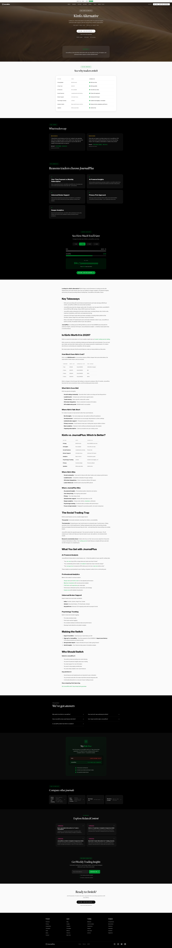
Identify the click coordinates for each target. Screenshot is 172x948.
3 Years (89, 244)
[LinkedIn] (125, 944)
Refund (84, 944)
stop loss (95, 566)
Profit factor (67, 585)
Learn (89, 4)
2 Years (82, 244)
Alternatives (110, 924)
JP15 (91, 1)
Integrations (48, 926)
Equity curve (67, 590)
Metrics (68, 930)
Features (48, 921)
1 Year (75, 244)
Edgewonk (110, 932)
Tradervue (110, 926)
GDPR (88, 944)
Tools (95, 4)
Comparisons (111, 921)
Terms (80, 944)
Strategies (69, 928)
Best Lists (69, 935)
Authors (89, 932)
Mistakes (89, 921)
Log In (149, 4)
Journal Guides (90, 924)
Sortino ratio (75, 580)
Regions (89, 928)
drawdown (87, 501)
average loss (70, 566)
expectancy (75, 585)
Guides (68, 924)
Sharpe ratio (67, 580)
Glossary (68, 926)
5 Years (96, 244)
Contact (47, 935)
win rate (69, 561)
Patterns (68, 932)
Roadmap (74, 4)
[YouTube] (121, 944)
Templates (48, 928)
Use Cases (89, 930)
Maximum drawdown (69, 583)
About (69, 4)
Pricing (79, 4)
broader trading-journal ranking (102, 339)
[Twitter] (114, 944)
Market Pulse (101, 4)
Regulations (89, 926)
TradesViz (110, 930)
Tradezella (110, 928)
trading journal (83, 541)
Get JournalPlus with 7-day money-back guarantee (74, 686)
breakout (83, 563)
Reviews (85, 4)
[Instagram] (118, 944)
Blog (67, 921)
